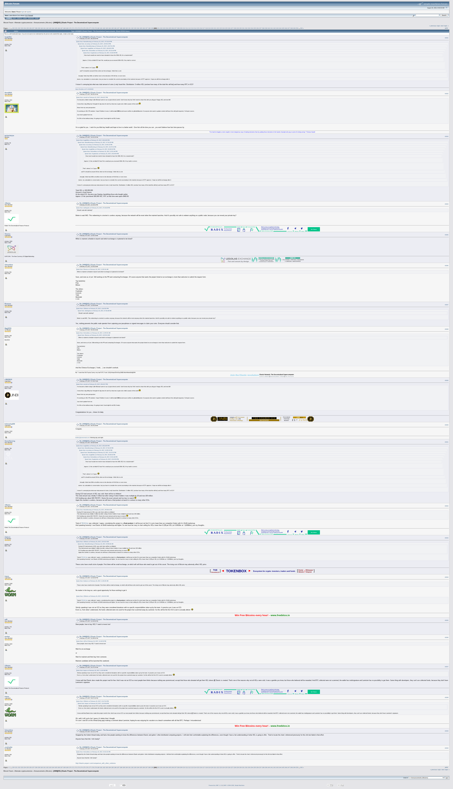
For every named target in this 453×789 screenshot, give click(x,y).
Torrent (30, 15)
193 (135, 28)
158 (36, 28)
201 (158, 28)
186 (115, 28)
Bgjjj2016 (8, 328)
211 (187, 28)
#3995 (446, 620)
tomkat (7, 636)
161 (44, 28)
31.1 (26, 15)
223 (220, 28)
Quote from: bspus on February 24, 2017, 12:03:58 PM (91, 670)
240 (269, 28)
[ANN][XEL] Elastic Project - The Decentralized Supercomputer (76, 22)
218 (206, 28)
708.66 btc (84, 523)
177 (90, 28)
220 (212, 28)
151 (16, 28)
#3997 (446, 666)
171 (73, 28)
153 (22, 28)
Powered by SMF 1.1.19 (215, 785)
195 (141, 28)
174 (81, 28)
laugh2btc (8, 37)
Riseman (8, 304)
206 (172, 28)
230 (240, 28)
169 (67, 28)
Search (19, 18)
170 (70, 28)
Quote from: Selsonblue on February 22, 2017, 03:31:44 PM (99, 50)
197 (146, 28)
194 (138, 28)
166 (58, 28)
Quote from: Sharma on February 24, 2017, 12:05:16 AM (92, 269)
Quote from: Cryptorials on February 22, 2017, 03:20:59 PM (100, 52)
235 (254, 28)
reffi (6, 619)
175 (84, 28)
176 (87, 28)
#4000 (446, 748)
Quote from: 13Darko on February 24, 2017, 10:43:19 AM (92, 541)
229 (237, 28)
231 (243, 28)
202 (161, 28)
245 (283, 28)
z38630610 (8, 379)
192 (132, 28)
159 (39, 28)
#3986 (446, 265)
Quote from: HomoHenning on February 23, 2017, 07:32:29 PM (94, 41)
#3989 (446, 380)
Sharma (7, 234)
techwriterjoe (9, 135)
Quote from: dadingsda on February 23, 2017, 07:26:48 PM (93, 207)
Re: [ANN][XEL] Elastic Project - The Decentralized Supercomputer (104, 37)
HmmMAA (8, 93)
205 (170, 28)
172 (75, 28)
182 (104, 28)
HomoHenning (10, 441)
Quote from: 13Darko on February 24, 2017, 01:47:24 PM (92, 701)
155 (27, 28)
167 (61, 28)
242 (274, 28)
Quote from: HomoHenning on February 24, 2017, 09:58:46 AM (94, 509)
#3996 (446, 637)
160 (41, 28)
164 (53, 28)
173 (78, 28)
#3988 (446, 329)
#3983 (446, 136)
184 (109, 28)
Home (9, 18)
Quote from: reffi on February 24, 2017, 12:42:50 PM (91, 641)
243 (277, 28)
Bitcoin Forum (8, 22)
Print (446, 28)
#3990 (446, 425)
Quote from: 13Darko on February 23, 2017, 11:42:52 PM (92, 308)
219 (209, 28)
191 (129, 28)
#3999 (446, 731)
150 (13, 28)
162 (47, 28)
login (22, 12)
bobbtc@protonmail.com (82, 437)
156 (30, 28)
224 (223, 28)
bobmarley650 (10, 424)
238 (263, 28)
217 (203, 28)
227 (232, 28)
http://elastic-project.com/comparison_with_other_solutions (96, 763)
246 (286, 28)
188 (121, 28)
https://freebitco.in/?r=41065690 (84, 89)
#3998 (446, 697)
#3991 (446, 442)
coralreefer (8, 747)
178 (92, 28)
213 (192, 28)
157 (33, 28)
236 (257, 28)
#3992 (446, 506)
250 (297, 28)
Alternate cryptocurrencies (23, 22)
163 (50, 28)
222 (218, 28)
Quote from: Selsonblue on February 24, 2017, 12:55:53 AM (93, 333)
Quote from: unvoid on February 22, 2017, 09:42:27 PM (92, 97)
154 (24, 28)
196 (143, 28)
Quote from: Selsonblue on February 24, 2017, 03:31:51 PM (93, 751)
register (28, 12)
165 (56, 28)
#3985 (446, 235)
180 (98, 28)
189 (124, 28)
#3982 (446, 93)
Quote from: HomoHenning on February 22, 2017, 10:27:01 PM (97, 46)
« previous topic (434, 26)
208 (178, 28)
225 (226, 28)
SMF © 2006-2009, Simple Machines (234, 785)
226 (229, 28)
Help (14, 18)
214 (195, 28)
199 (152, 28)
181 (101, 28)
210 (184, 28)
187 (118, 28)
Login (25, 18)
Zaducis (7, 537)
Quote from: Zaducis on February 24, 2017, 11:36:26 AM (92, 581)
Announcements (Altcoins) (43, 22)
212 (189, 28)
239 (266, 28)
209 (181, 28)
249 (294, 28)
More (36, 18)
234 (252, 28)
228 (235, 28)
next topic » (445, 26)
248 (291, 28)
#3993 (446, 538)
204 (167, 28)
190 (126, 28)
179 (95, 28)
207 (175, 28)
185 (112, 28)
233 (249, 28)
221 (215, 28)
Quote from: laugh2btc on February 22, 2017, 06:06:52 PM (97, 48)
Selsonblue (9, 265)
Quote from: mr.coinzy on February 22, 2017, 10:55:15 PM (94, 43)
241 (271, 28)
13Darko (7, 203)
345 (301, 28)
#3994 (446, 577)
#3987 (446, 304)
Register (31, 18)
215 (198, 28)
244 (280, 28)
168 (64, 28)
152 (19, 28)
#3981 (446, 38)
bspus (7, 576)
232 (246, 28)
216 (201, 28)
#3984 (446, 204)
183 (107, 28)
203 (164, 28)
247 (288, 28)
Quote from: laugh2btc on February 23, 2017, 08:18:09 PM (92, 140)
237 (260, 28)
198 (149, 28)
